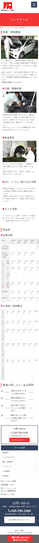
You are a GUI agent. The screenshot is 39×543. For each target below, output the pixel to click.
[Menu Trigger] (34, 5)
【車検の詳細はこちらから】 (11, 82)
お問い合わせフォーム (20, 440)
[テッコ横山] (7, 10)
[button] (19, 392)
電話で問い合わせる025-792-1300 (20, 538)
